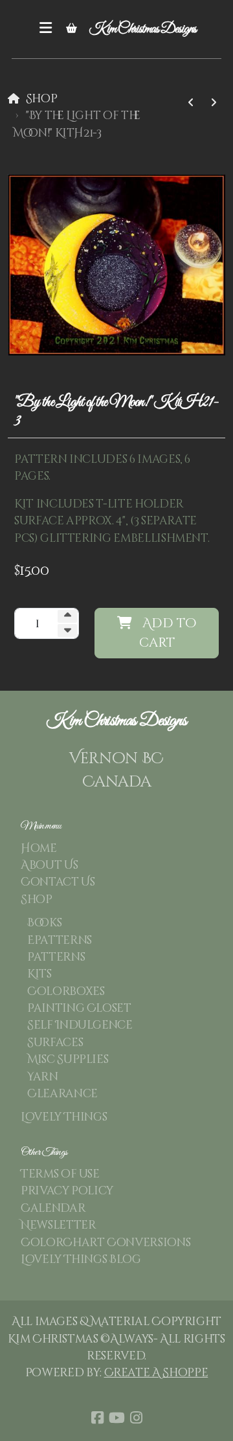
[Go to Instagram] (136, 1417)
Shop (41, 99)
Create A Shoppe (156, 1373)
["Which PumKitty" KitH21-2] (213, 103)
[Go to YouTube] (116, 1417)
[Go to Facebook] (97, 1417)
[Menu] (45, 29)
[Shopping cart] (71, 29)
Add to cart (168, 632)
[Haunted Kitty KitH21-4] (191, 103)
